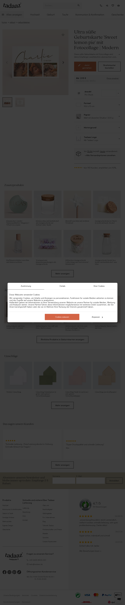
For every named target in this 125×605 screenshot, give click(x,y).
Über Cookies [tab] (99, 286)
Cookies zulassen (62, 317)
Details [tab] (62, 286)
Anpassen (96, 317)
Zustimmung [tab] (26, 286)
